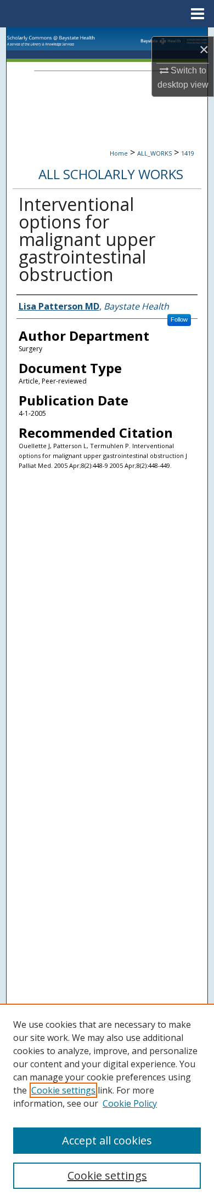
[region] (107, 1103)
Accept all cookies (107, 1140)
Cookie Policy (130, 1103)
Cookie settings (63, 1090)
